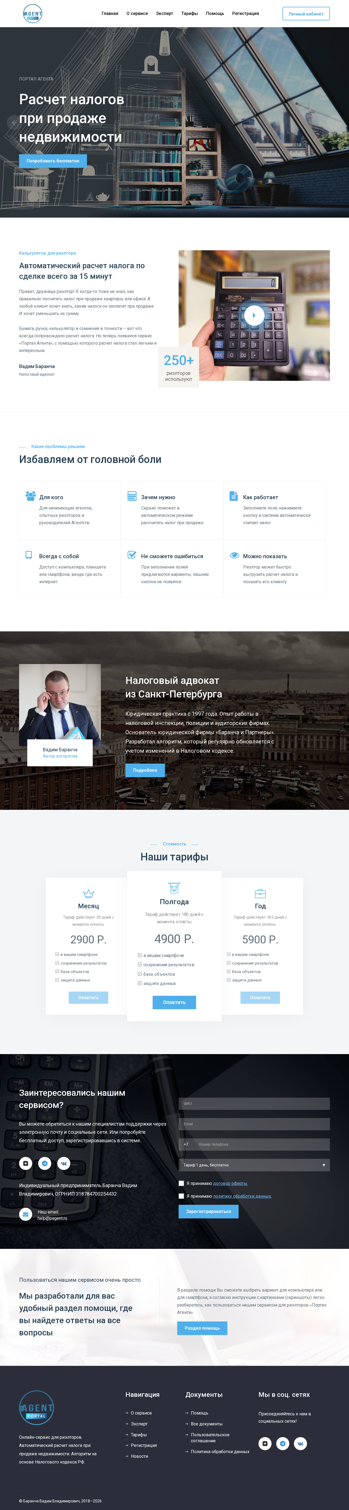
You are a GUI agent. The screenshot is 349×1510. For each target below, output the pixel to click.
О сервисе (137, 13)
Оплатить (88, 997)
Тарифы (189, 13)
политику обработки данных (242, 1196)
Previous (14, 122)
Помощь (215, 13)
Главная (110, 13)
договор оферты (230, 1183)
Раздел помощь (202, 1328)
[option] (174, 122)
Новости (139, 1456)
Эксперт (164, 13)
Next (334, 122)
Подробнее (145, 770)
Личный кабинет (306, 14)
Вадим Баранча (60, 749)
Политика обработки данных (220, 1451)
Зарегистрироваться (208, 1211)
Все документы (207, 1423)
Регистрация (245, 13)
